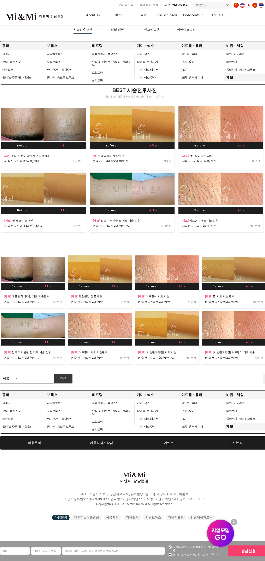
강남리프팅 (176, 517)
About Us (93, 15)
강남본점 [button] (201, 5)
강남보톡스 (153, 517)
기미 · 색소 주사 (146, 77)
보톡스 (52, 46)
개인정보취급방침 (86, 517)
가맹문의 (61, 517)
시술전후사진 (82, 29)
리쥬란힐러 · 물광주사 (105, 54)
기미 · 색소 (145, 46)
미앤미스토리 (186, 29)
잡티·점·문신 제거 (147, 61)
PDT (184, 69)
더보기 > (214, 554)
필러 (5, 46)
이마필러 (7, 69)
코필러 (6, 54)
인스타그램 (152, 29)
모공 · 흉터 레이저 (192, 77)
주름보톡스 (53, 61)
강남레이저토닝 (201, 517)
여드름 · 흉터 (191, 46)
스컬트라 (97, 72)
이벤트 (169, 443)
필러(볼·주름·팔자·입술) (16, 77)
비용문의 (34, 443)
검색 (63, 378)
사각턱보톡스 (55, 54)
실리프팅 (97, 80)
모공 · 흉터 (187, 61)
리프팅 (97, 46)
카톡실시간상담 (101, 443)
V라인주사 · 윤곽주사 (59, 69)
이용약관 (112, 517)
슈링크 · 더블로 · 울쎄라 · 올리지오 (111, 63)
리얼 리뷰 (117, 29)
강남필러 (132, 517)
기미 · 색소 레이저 (147, 69)
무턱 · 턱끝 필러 (11, 61)
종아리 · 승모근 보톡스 (60, 77)
